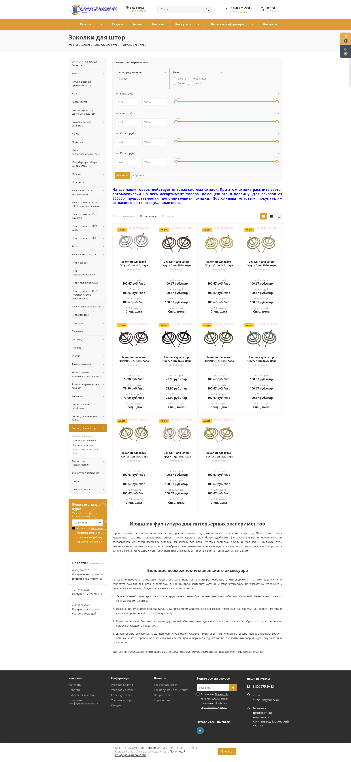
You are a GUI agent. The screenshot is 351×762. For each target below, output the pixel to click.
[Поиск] (207, 9)
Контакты (75, 685)
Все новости (95, 563)
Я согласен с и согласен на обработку (89, 535)
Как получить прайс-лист (171, 690)
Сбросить (138, 175)
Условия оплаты (122, 685)
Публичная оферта (81, 695)
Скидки (116, 705)
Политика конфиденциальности (83, 701)
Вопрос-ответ (163, 695)
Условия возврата (123, 700)
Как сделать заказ (165, 685)
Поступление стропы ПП (87, 594)
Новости (74, 690)
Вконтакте (200, 730)
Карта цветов (162, 700)
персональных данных (89, 541)
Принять (227, 751)
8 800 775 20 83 (241, 8)
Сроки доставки (121, 695)
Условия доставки (123, 690)
